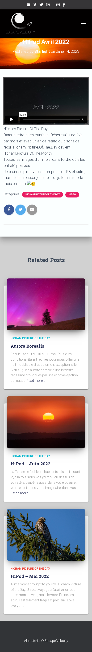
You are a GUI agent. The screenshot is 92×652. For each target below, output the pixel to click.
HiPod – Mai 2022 (30, 576)
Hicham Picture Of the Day (42, 194)
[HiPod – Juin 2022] (46, 422)
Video (72, 194)
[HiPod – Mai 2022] (46, 534)
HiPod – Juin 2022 (30, 464)
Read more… (35, 380)
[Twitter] (41, 5)
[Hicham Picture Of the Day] (58, 5)
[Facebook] (64, 5)
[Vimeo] (34, 5)
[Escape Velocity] (48, 5)
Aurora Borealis (27, 346)
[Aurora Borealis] (46, 304)
